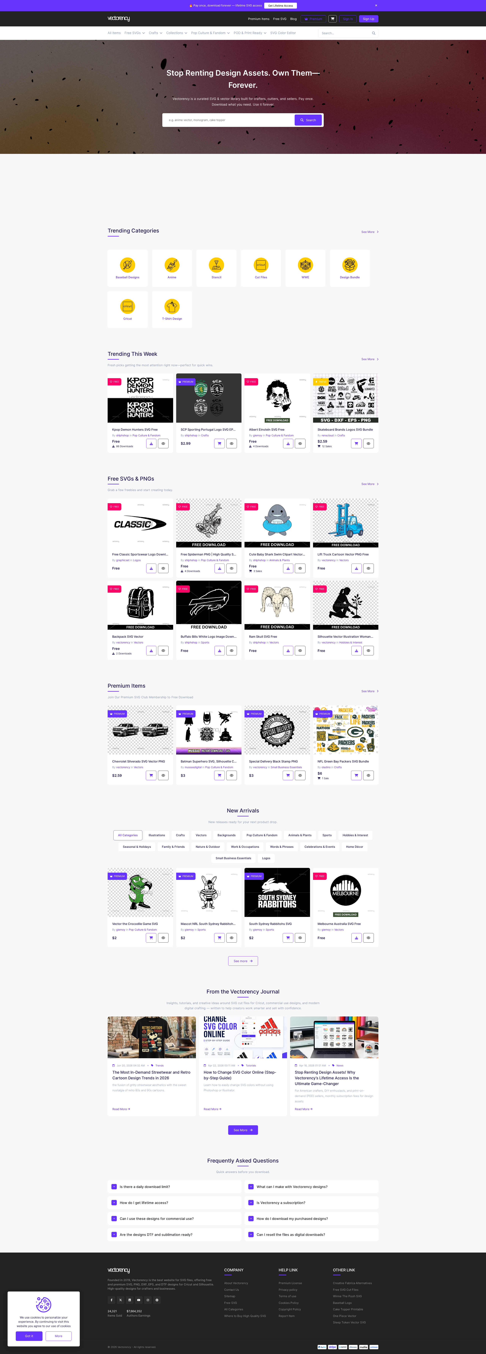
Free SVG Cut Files (345, 1290)
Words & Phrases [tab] (281, 847)
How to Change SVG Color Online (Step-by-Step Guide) (240, 1075)
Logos (137, 560)
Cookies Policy (289, 1303)
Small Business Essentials (286, 767)
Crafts (205, 435)
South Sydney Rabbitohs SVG (270, 924)
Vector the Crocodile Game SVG (135, 924)
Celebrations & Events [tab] (320, 847)
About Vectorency (236, 1283)
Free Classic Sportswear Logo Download (140, 554)
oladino (326, 767)
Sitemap (229, 1296)
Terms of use (287, 1296)
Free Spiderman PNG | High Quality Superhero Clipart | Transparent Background (209, 554)
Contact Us (231, 1290)
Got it (29, 1336)
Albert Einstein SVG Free (266, 429)
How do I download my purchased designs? (292, 1219)
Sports (205, 642)
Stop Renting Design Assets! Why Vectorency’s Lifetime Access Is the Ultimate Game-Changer (327, 1078)
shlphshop (122, 435)
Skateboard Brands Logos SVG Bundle (345, 429)
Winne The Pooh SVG (347, 1296)
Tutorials (251, 1065)
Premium (315, 19)
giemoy (257, 435)
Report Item (287, 1316)
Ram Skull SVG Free (263, 636)
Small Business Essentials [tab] (233, 858)
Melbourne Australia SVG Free (339, 924)
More (58, 1336)
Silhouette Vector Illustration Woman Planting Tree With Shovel (346, 636)
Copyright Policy (290, 1309)
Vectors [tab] (201, 835)
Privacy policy (288, 1290)
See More (368, 232)
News (340, 1065)
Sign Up (368, 19)
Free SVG (230, 1303)
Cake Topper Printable (348, 1309)
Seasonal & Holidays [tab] (137, 847)
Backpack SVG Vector (127, 636)
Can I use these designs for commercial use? (157, 1219)
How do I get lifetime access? (144, 1203)
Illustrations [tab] (157, 835)
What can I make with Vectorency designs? (292, 1187)
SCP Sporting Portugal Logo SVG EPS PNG (209, 429)
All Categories (233, 1309)
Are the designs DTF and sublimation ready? (156, 1235)
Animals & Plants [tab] (300, 835)
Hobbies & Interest (350, 642)
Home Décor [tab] (354, 847)
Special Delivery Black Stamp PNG (273, 761)
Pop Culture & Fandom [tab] (262, 835)
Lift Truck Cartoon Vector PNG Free (343, 554)
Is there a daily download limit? (145, 1187)
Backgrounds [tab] (227, 835)
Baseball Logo (342, 1303)
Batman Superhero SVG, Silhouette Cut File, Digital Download (209, 761)
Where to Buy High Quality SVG (245, 1316)
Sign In (348, 19)
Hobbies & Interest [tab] (355, 835)
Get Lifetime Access (280, 5)
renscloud (328, 435)
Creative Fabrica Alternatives (352, 1283)
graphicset (122, 560)
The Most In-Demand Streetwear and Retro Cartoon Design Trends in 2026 (151, 1075)
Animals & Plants (279, 560)
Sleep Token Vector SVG (349, 1322)
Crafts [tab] (180, 835)
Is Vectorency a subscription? (281, 1203)
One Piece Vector (344, 1316)
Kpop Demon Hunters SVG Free (135, 429)
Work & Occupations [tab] (245, 847)
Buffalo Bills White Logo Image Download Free (209, 636)
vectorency (329, 560)
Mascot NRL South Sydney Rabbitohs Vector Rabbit (209, 924)
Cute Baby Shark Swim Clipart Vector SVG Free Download (277, 554)
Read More (119, 1109)
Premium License (290, 1283)
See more (241, 961)
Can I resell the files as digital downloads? (291, 1235)
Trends (159, 1065)
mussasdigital (193, 767)
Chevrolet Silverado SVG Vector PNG (138, 761)
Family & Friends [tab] (173, 847)
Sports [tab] (327, 835)
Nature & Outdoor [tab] (208, 847)
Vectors (344, 560)
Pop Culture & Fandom (146, 435)
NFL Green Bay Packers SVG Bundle (343, 761)
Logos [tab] (266, 858)
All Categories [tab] (128, 835)
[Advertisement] (243, 189)
